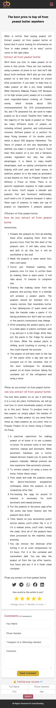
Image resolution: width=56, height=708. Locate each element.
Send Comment (28, 673)
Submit (28, 696)
